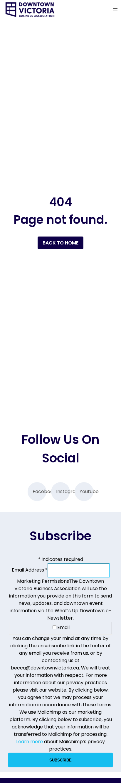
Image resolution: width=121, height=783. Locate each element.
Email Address (30, 570)
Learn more (29, 741)
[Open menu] (115, 9)
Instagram (63, 491)
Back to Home (60, 242)
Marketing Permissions (43, 581)
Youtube (86, 491)
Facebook (39, 491)
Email (63, 627)
